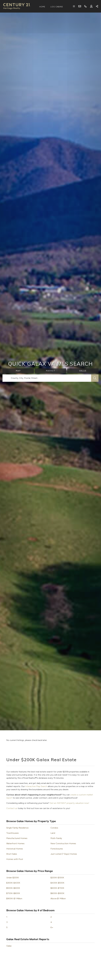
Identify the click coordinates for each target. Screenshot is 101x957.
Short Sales (11, 854)
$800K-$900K (57, 893)
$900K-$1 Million (14, 898)
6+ (51, 927)
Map (18, 371)
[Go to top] (94, 942)
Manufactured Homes (16, 838)
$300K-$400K (13, 883)
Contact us (11, 808)
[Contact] (93, 936)
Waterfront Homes (15, 843)
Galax (9, 946)
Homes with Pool (14, 859)
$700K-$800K (13, 893)
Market (50, 371)
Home (42, 7)
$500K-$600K (13, 888)
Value (83, 371)
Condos (54, 828)
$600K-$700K (57, 888)
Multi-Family (56, 838)
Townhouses (12, 833)
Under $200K (12, 877)
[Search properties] (95, 378)
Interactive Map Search (36, 786)
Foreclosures (56, 848)
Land (52, 833)
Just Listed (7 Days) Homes (63, 854)
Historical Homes (14, 848)
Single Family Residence (17, 828)
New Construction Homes (63, 843)
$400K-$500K (57, 883)
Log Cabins (56, 7)
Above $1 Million (58, 898)
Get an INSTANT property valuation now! (69, 803)
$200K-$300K (57, 877)
